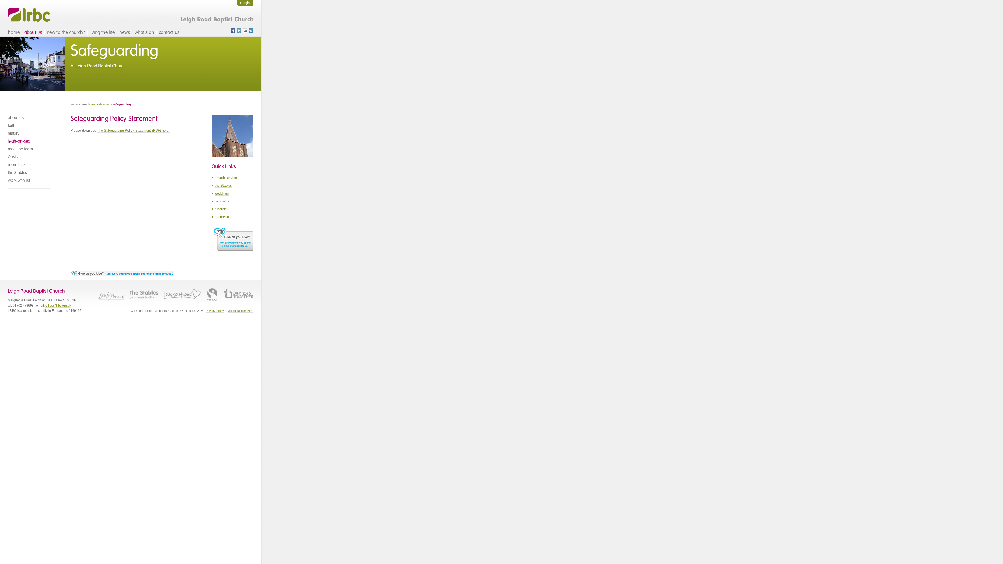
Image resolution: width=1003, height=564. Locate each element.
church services (227, 178)
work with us (19, 180)
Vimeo (251, 30)
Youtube (245, 30)
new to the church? (66, 32)
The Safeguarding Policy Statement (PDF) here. (133, 130)
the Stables (17, 172)
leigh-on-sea (19, 141)
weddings (222, 193)
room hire (16, 164)
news (124, 32)
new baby (222, 201)
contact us (169, 32)
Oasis (13, 157)
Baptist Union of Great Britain (238, 294)
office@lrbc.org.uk (58, 305)
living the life (102, 32)
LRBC (29, 15)
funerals (221, 209)
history (13, 133)
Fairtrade (212, 294)
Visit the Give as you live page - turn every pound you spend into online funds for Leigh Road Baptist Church (122, 274)
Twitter (239, 30)
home (14, 32)
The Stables (144, 294)
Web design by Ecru (240, 310)
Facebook (233, 30)
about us (33, 32)
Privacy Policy (215, 310)
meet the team (20, 149)
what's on (144, 32)
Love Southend (182, 294)
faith (11, 125)
